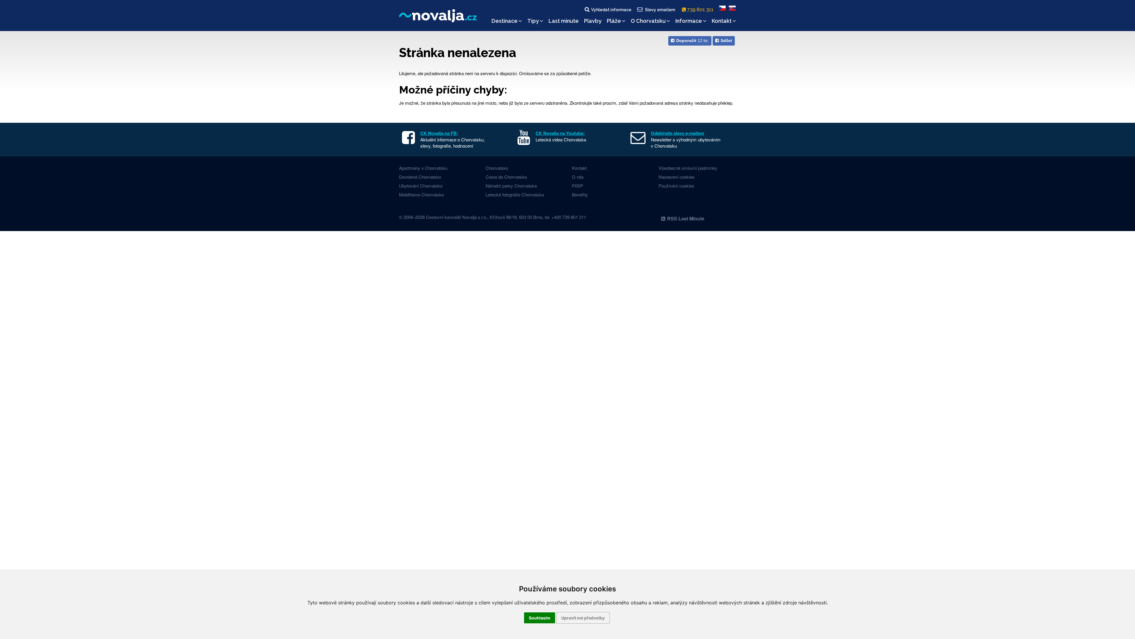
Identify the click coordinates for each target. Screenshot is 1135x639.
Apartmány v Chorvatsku (423, 168)
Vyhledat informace (611, 9)
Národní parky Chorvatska (511, 186)
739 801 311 (701, 9)
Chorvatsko (497, 168)
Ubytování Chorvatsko (420, 186)
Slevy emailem (660, 9)
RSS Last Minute (685, 218)
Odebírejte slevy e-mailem (677, 133)
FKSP (577, 186)
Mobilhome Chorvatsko (421, 194)
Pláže (614, 21)
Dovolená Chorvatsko (420, 177)
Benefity (580, 194)
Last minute (564, 21)
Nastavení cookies (677, 177)
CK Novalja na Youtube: (560, 133)
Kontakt (722, 21)
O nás (578, 177)
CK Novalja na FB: (439, 133)
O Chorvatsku (648, 21)
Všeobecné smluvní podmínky (688, 168)
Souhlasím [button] (539, 617)
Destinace (505, 21)
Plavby (592, 21)
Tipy (533, 21)
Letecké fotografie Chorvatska (515, 194)
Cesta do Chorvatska (506, 177)
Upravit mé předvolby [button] (583, 617)
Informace (688, 21)
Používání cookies (676, 186)
